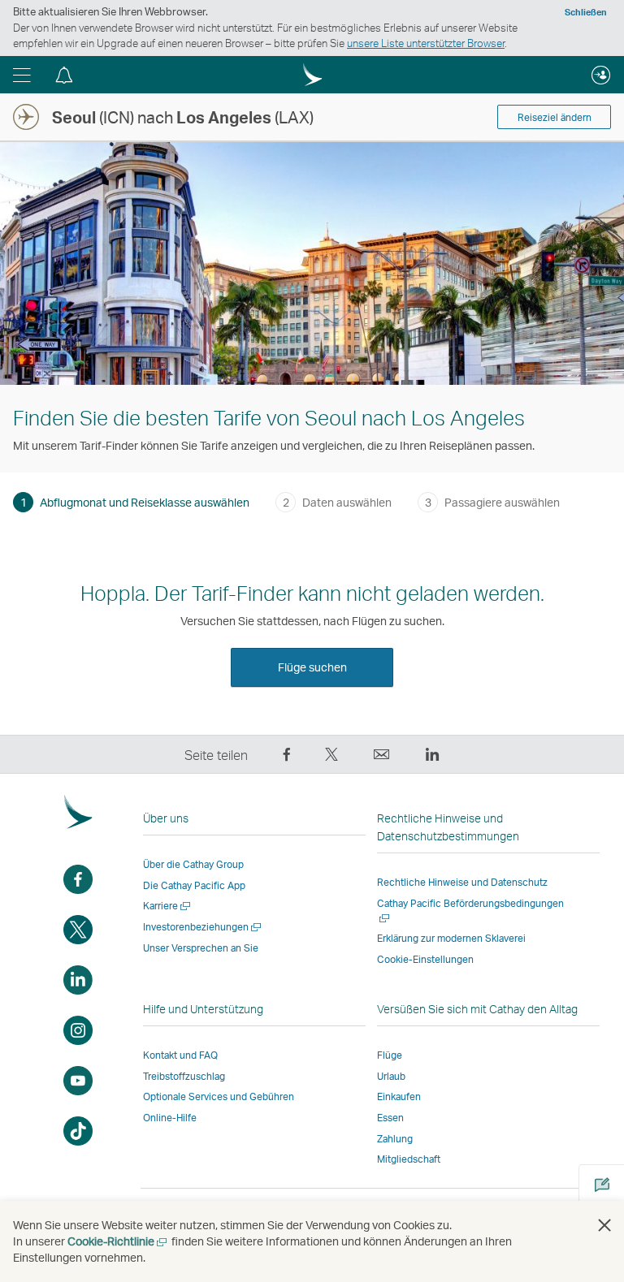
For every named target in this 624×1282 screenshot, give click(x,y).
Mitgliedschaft (408, 1159)
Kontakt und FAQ (180, 1055)
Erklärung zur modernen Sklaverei (451, 938)
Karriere (168, 906)
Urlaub (391, 1076)
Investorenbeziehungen (203, 927)
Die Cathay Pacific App (194, 885)
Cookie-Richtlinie (118, 1241)
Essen (390, 1117)
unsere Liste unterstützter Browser (426, 43)
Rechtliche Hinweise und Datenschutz (462, 882)
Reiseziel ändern (555, 117)
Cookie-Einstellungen (425, 959)
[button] (22, 74)
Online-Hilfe (170, 1117)
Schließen (586, 12)
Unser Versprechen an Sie (200, 948)
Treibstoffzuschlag (184, 1076)
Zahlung (395, 1139)
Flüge (389, 1055)
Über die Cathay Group (193, 864)
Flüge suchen (312, 667)
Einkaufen (399, 1096)
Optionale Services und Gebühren (218, 1096)
